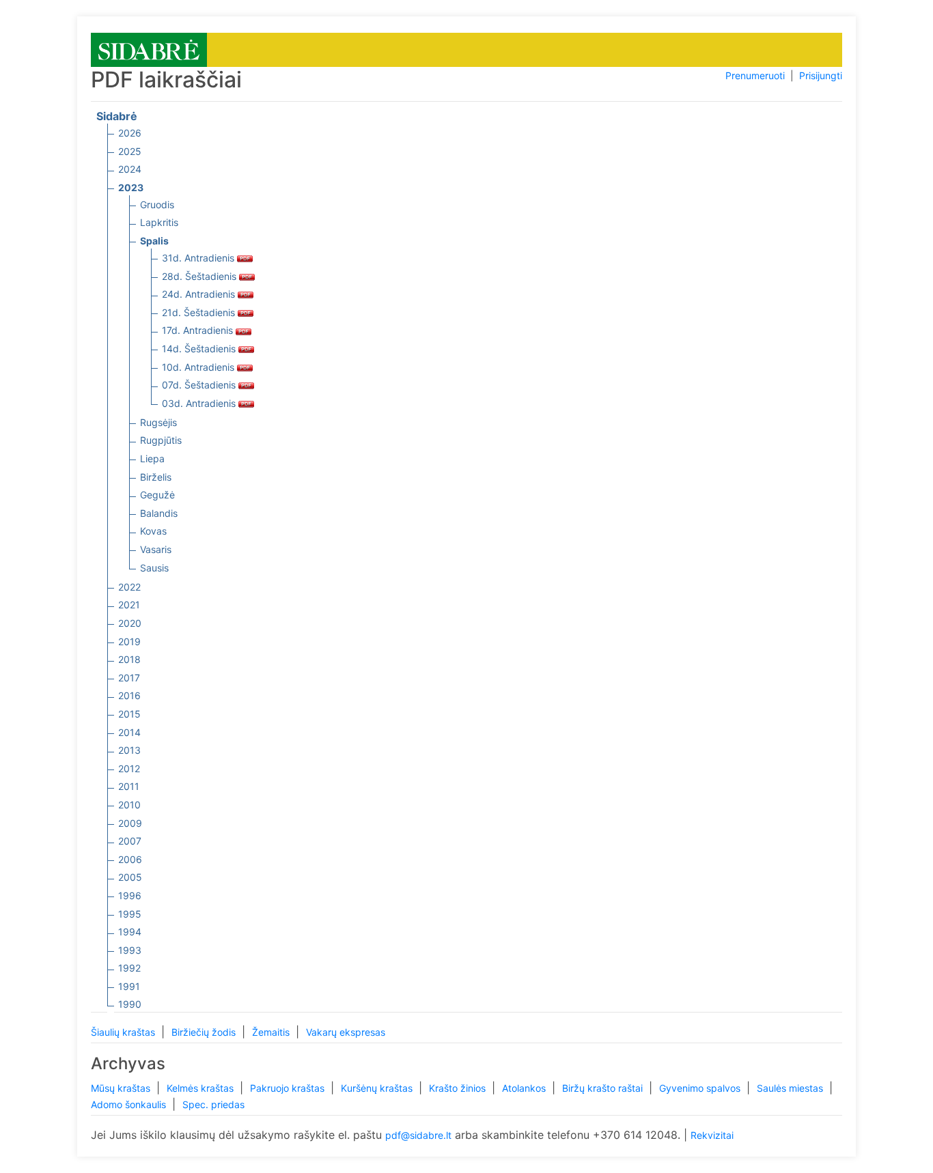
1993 (129, 950)
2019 (129, 641)
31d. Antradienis (199, 258)
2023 (130, 187)
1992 (129, 968)
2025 (129, 151)
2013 (129, 750)
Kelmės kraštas (201, 1088)
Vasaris (155, 549)
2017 (129, 677)
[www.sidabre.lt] (149, 49)
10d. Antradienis (199, 367)
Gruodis (157, 204)
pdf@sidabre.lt (418, 1135)
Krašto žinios (458, 1088)
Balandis (159, 513)
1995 (129, 914)
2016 (129, 695)
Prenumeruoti (755, 75)
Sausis (154, 568)
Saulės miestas (791, 1088)
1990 (129, 1004)
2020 (129, 623)
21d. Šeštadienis (200, 312)
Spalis (154, 240)
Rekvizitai (712, 1135)
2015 (129, 714)
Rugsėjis (158, 422)
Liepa (152, 458)
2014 (129, 732)
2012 (129, 768)
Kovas (153, 531)
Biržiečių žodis (204, 1032)
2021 (129, 604)
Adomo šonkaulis (130, 1104)
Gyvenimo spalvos (701, 1088)
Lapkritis (159, 222)
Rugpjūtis (161, 440)
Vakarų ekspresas (345, 1032)
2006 (130, 859)
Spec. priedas (213, 1104)
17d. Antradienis (199, 330)
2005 (130, 877)
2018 (129, 659)
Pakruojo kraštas (288, 1088)
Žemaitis (272, 1032)
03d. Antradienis (200, 403)
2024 (129, 169)
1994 (129, 931)
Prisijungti (820, 75)
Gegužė (157, 494)
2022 (129, 587)
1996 (129, 895)
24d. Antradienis (200, 294)
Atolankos (525, 1088)
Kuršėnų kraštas (378, 1088)
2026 (129, 133)
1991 (129, 986)
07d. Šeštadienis (200, 385)
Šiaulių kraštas (124, 1032)
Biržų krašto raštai (603, 1088)
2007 (129, 841)
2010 (129, 804)
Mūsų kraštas (122, 1088)
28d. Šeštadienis (200, 276)
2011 (128, 786)
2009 (130, 823)
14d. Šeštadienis (200, 348)
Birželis (155, 477)
